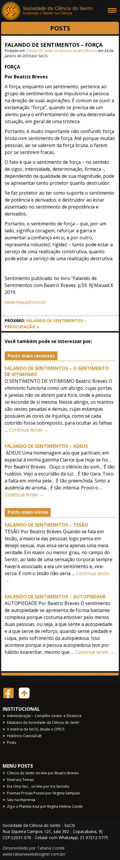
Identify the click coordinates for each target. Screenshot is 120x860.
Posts (11, 742)
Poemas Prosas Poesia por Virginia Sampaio (43, 793)
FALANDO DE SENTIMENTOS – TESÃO (46, 525)
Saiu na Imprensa (21, 799)
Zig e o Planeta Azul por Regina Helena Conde (45, 806)
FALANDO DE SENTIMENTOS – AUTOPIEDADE (55, 596)
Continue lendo (28, 430)
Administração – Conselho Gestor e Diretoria (44, 715)
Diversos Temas (20, 779)
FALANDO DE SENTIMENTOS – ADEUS (46, 446)
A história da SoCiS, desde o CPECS (35, 729)
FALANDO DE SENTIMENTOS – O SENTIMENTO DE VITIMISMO (57, 371)
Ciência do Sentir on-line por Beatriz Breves (61, 50)
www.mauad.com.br (26, 302)
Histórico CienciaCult (24, 735)
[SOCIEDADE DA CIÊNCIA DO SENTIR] (47, 11)
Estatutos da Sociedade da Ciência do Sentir (43, 722)
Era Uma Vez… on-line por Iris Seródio (38, 786)
